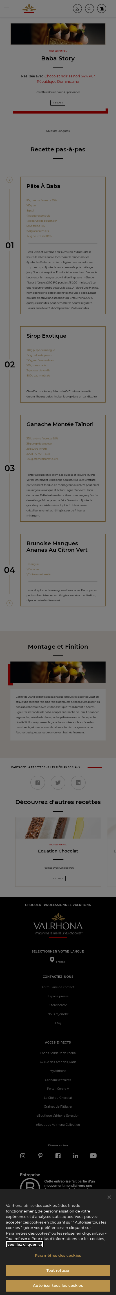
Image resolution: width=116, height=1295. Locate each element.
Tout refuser (58, 1270)
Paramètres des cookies (58, 1255)
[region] (58, 1242)
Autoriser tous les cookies (58, 1285)
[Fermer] (109, 1197)
